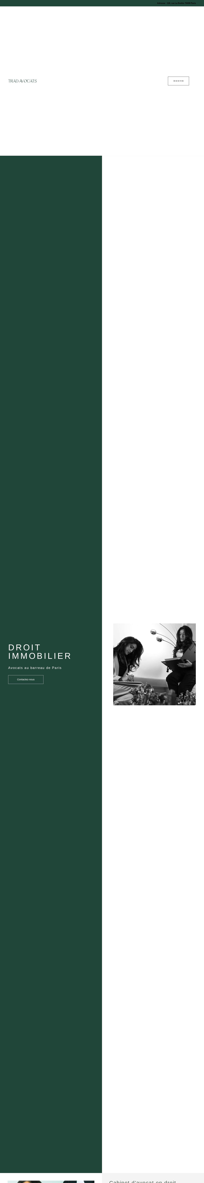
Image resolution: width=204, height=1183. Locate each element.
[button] (160, 81)
